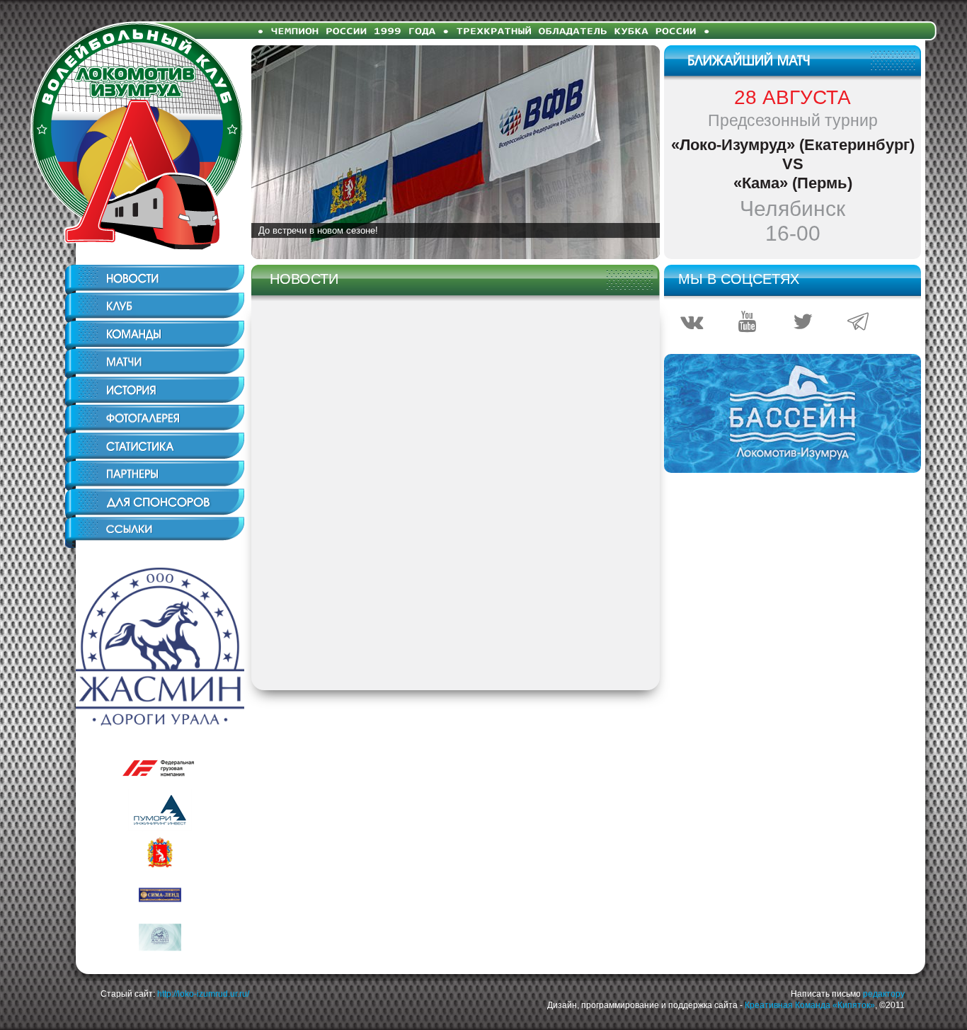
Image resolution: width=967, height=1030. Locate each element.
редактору (884, 994)
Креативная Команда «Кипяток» (810, 1005)
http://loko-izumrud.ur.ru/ (203, 994)
